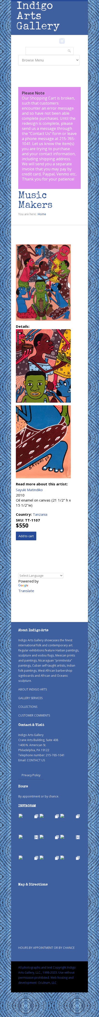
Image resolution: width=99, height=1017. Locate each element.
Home (42, 214)
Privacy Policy (31, 775)
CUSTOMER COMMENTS (34, 715)
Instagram (62, 41)
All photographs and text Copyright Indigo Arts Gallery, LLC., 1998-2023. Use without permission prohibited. (47, 972)
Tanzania (40, 514)
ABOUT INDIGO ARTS (32, 689)
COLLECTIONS (27, 707)
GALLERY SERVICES (30, 698)
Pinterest (69, 41)
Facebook (55, 41)
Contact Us (40, 133)
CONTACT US (36, 760)
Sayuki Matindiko (29, 489)
